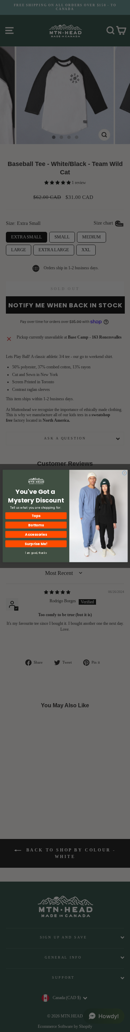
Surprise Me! (35, 543)
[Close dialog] (124, 473)
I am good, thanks (35, 552)
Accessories (36, 534)
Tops (36, 515)
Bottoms (36, 525)
